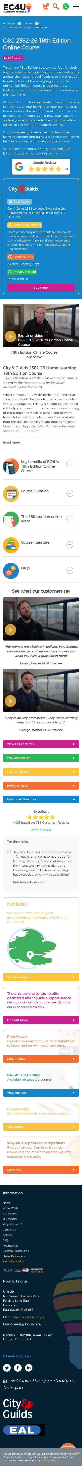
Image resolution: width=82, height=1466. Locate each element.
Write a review (41, 830)
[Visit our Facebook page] (18, 1370)
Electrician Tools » (13, 1261)
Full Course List (18, 772)
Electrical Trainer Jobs (16, 1250)
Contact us (9, 1229)
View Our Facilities (20, 744)
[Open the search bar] (56, 7)
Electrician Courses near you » (25, 1317)
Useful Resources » (14, 1256)
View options (16, 1092)
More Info (14, 1170)
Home (6, 1202)
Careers (7, 1235)
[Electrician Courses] (17, 8)
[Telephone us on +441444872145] (66, 7)
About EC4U (10, 1208)
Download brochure (21, 799)
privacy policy (49, 1460)
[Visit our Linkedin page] (29, 1370)
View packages (18, 977)
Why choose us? (12, 1224)
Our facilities (10, 1218)
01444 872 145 (17, 1356)
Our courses (10, 1213)
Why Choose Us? (19, 758)
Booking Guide (17, 785)
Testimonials (10, 1245)
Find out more (17, 1020)
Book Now (41, 287)
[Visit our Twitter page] (7, 1370)
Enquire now (16, 1059)
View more (15, 1127)
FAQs (6, 1240)
